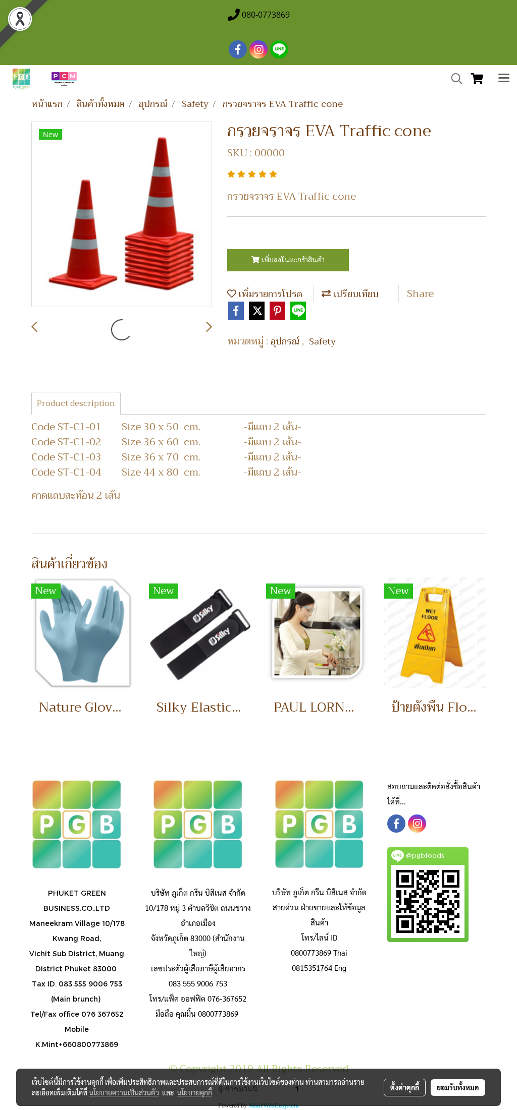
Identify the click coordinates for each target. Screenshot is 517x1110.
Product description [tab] (76, 403)
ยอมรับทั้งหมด (458, 1087)
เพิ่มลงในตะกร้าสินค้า (292, 260)
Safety (322, 341)
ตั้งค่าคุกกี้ (404, 1087)
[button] (453, 78)
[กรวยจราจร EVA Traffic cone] (122, 215)
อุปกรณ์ (286, 341)
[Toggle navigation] (504, 79)
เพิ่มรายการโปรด (269, 294)
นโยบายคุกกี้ (194, 1092)
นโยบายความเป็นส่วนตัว (124, 1092)
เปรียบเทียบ (355, 294)
